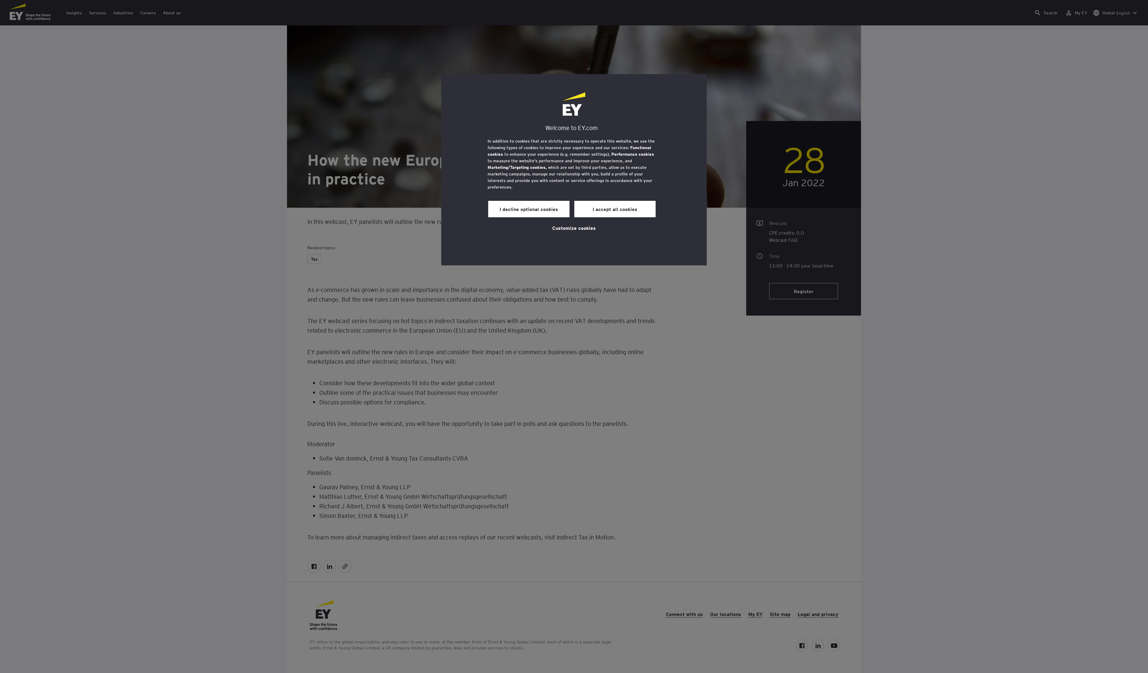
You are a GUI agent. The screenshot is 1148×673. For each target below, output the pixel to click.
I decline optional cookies (529, 209)
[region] (574, 169)
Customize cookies (574, 227)
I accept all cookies (615, 209)
